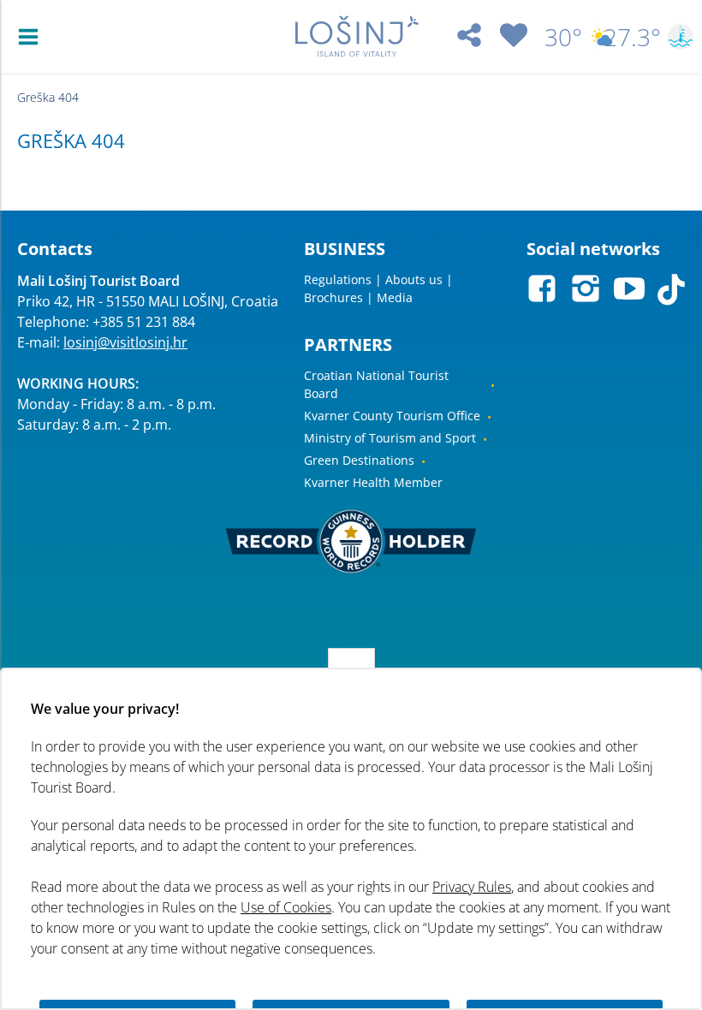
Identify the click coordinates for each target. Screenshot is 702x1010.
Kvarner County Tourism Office (392, 415)
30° (563, 37)
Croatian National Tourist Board (376, 384)
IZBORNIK (32, 37)
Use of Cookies (286, 907)
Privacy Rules (471, 886)
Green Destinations (359, 460)
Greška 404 (48, 97)
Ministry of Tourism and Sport (390, 438)
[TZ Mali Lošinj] (356, 36)
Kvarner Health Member (373, 482)
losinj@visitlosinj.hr (125, 342)
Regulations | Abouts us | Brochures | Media (378, 288)
